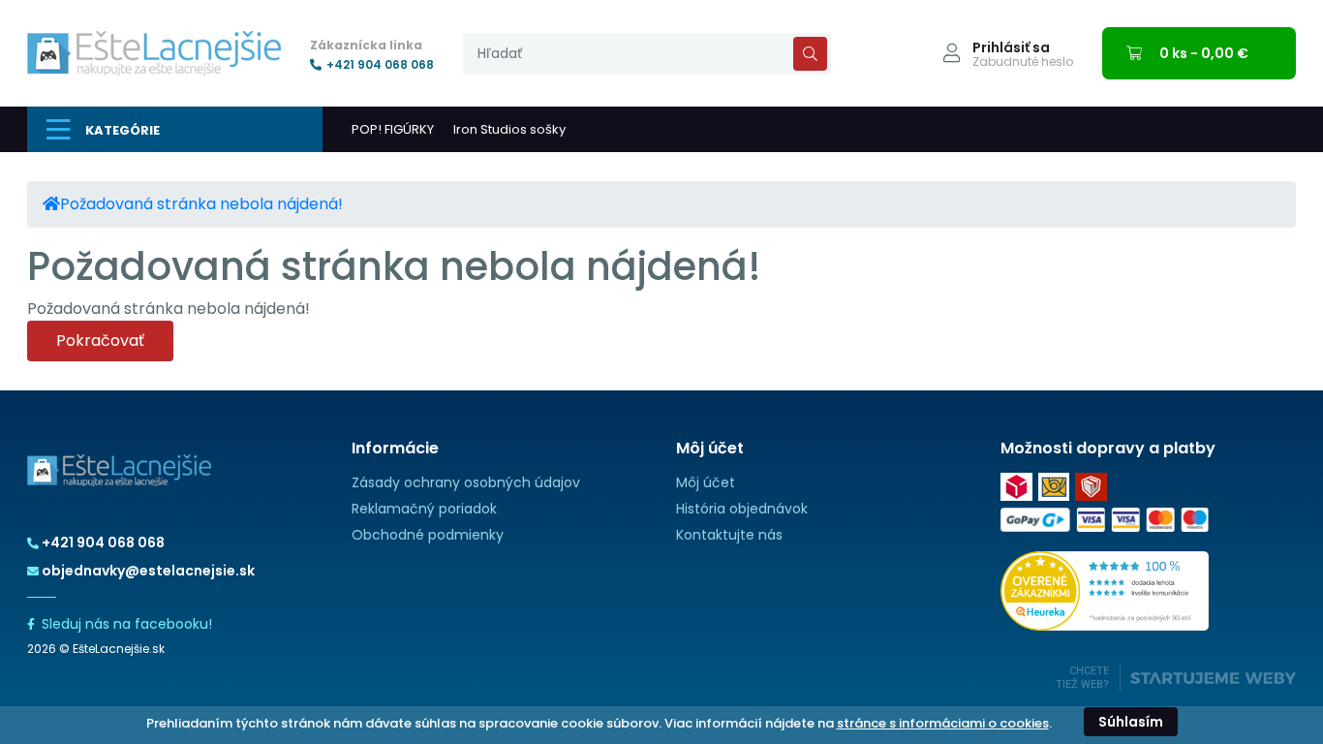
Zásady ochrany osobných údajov (466, 482)
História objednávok (742, 508)
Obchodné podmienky (428, 534)
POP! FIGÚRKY (393, 129)
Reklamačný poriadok (424, 508)
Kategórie (122, 130)
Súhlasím (1130, 721)
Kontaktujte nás (729, 534)
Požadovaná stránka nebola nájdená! (201, 204)
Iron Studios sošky (509, 129)
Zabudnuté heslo (1022, 62)
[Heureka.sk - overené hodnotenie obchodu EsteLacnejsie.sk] (1104, 590)
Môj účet (705, 482)
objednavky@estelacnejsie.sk (148, 570)
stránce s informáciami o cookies (943, 723)
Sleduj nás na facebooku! (127, 624)
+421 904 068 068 (380, 65)
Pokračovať (100, 340)
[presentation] (647, 54)
